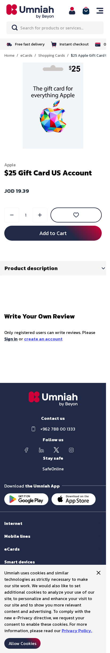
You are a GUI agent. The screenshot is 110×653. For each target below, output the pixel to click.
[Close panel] (98, 572)
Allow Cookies (22, 643)
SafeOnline (53, 469)
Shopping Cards (51, 55)
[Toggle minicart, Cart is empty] (86, 10)
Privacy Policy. (77, 630)
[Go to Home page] (34, 11)
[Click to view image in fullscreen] (53, 106)
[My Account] (72, 10)
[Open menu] (100, 10)
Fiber (8, 528)
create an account (43, 339)
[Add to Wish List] (76, 215)
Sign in (11, 339)
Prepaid (10, 541)
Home (9, 55)
